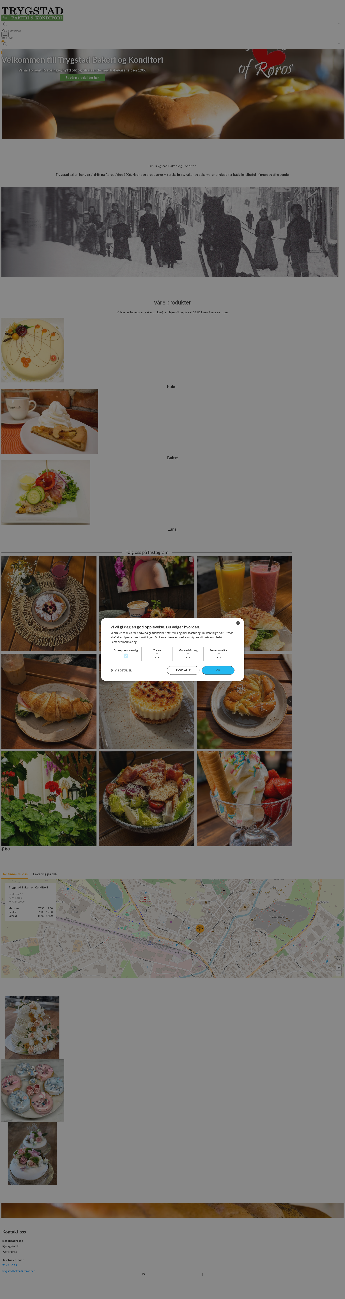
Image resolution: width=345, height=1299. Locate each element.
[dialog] (172, 649)
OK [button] (218, 670)
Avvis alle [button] (183, 670)
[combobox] (238, 623)
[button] (121, 670)
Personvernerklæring (124, 641)
